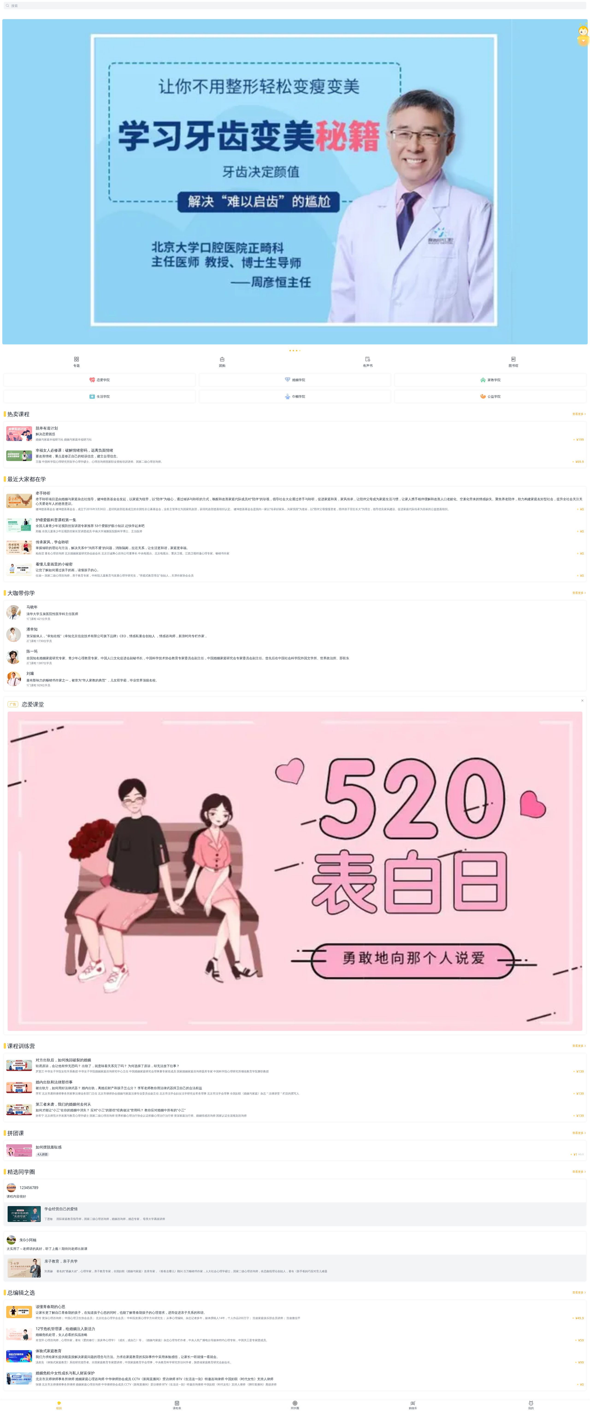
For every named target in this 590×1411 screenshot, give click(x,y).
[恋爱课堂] (295, 871)
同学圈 (295, 1408)
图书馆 (513, 365)
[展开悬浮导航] (583, 34)
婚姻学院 (298, 380)
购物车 (413, 1408)
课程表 (177, 1408)
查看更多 (578, 414)
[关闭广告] (582, 700)
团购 (222, 365)
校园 (59, 1408)
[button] (290, 350)
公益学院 (494, 396)
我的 (531, 1408)
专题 (76, 365)
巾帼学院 (298, 396)
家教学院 (494, 380)
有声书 (368, 365)
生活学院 (103, 396)
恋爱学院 (103, 380)
